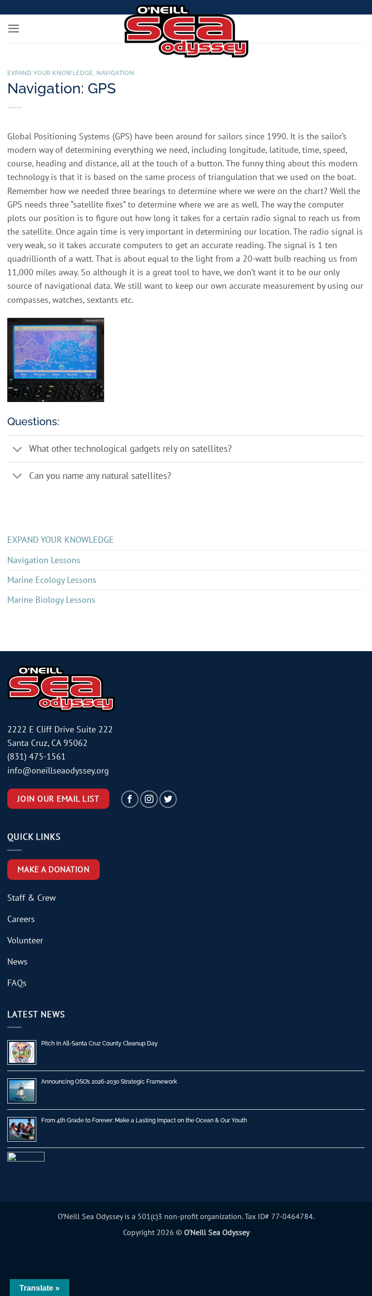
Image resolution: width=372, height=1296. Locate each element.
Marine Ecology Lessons (51, 579)
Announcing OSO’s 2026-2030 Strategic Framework (109, 1081)
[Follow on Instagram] (148, 799)
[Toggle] (17, 449)
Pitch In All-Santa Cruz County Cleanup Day (99, 1043)
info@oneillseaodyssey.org (58, 770)
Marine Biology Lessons (51, 599)
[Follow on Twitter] (168, 799)
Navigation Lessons (43, 560)
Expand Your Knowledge (50, 72)
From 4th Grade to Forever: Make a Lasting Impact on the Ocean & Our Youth (144, 1120)
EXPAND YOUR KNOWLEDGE (60, 539)
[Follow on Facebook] (130, 799)
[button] (13, 28)
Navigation (115, 72)
